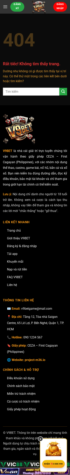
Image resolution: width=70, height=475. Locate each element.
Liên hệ (12, 285)
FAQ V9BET (15, 277)
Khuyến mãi (15, 261)
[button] (5, 6)
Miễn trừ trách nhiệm (21, 394)
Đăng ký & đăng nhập (22, 246)
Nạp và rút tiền (17, 269)
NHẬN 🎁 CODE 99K (53, 464)
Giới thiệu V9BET (18, 238)
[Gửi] (63, 91)
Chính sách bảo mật (21, 386)
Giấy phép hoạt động (21, 409)
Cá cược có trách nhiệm (23, 401)
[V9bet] (38, 7)
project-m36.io (35, 360)
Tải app (12, 254)
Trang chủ (14, 230)
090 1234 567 (32, 337)
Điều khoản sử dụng (21, 378)
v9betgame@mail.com (36, 308)
